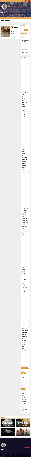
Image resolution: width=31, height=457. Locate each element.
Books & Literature (24, 102)
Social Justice (24, 324)
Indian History (24, 216)
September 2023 (24, 409)
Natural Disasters (24, 277)
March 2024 (23, 397)
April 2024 (23, 395)
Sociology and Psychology (25, 326)
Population (23, 297)
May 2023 (23, 411)
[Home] (1, 17)
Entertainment (24, 145)
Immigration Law (24, 212)
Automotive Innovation (25, 92)
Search (23, 25)
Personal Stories (24, 287)
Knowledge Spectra (4, 11)
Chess (23, 108)
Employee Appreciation (25, 143)
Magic (23, 232)
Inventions (23, 224)
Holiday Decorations (25, 208)
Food (22, 173)
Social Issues (24, 322)
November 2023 (24, 405)
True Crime (23, 356)
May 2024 (23, 393)
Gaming (23, 179)
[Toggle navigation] (14, 17)
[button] (26, 17)
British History (24, 104)
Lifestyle (23, 228)
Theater (23, 346)
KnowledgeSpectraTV (10, 425)
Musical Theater (24, 273)
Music (23, 263)
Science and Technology (25, 320)
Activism (23, 59)
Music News (23, 271)
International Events (25, 218)
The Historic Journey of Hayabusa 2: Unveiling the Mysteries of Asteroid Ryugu (7, 424)
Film (22, 155)
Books (23, 100)
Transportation (24, 352)
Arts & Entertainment (25, 84)
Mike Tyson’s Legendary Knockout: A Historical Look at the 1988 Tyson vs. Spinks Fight (8, 432)
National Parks (24, 275)
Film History (23, 163)
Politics (23, 293)
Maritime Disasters (24, 234)
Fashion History (24, 153)
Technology (23, 342)
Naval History (24, 279)
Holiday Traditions (24, 210)
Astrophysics (24, 88)
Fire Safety (23, 171)
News (23, 281)
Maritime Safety (24, 238)
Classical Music (24, 114)
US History (23, 379)
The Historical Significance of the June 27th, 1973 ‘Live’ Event (25, 50)
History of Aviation (24, 204)
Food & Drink (24, 175)
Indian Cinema (24, 214)
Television (23, 344)
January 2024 (24, 401)
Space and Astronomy (25, 330)
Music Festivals (24, 267)
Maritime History (24, 236)
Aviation (23, 94)
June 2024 (23, 391)
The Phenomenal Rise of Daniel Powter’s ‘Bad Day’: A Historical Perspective (25, 41)
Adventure (23, 61)
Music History (24, 269)
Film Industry (24, 165)
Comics (23, 118)
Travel (23, 354)
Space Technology (24, 336)
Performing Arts (24, 285)
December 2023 (24, 403)
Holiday (23, 206)
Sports (23, 338)
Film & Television (24, 157)
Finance (23, 169)
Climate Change (24, 116)
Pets (22, 289)
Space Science (24, 334)
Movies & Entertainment (25, 261)
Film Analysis (24, 161)
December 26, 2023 (14, 31)
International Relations (25, 220)
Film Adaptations (24, 159)
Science (23, 377)
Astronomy (23, 86)
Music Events (24, 265)
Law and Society (24, 226)
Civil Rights (23, 110)
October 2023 (24, 407)
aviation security (24, 96)
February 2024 (24, 399)
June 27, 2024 (4, 425)
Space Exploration (24, 332)
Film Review (23, 167)
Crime (23, 120)
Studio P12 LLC (2, 456)
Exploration (23, 151)
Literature (23, 230)
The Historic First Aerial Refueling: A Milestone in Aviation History (25, 53)
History (23, 202)
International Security (25, 222)
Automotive (23, 90)
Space (23, 328)
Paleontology (24, 283)
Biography (23, 98)
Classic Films (24, 112)
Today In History (24, 350)
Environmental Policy (25, 147)
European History (24, 149)
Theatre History (24, 348)
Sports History (24, 340)
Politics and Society (24, 295)
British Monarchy (24, 106)
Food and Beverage (24, 177)
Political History (24, 291)
